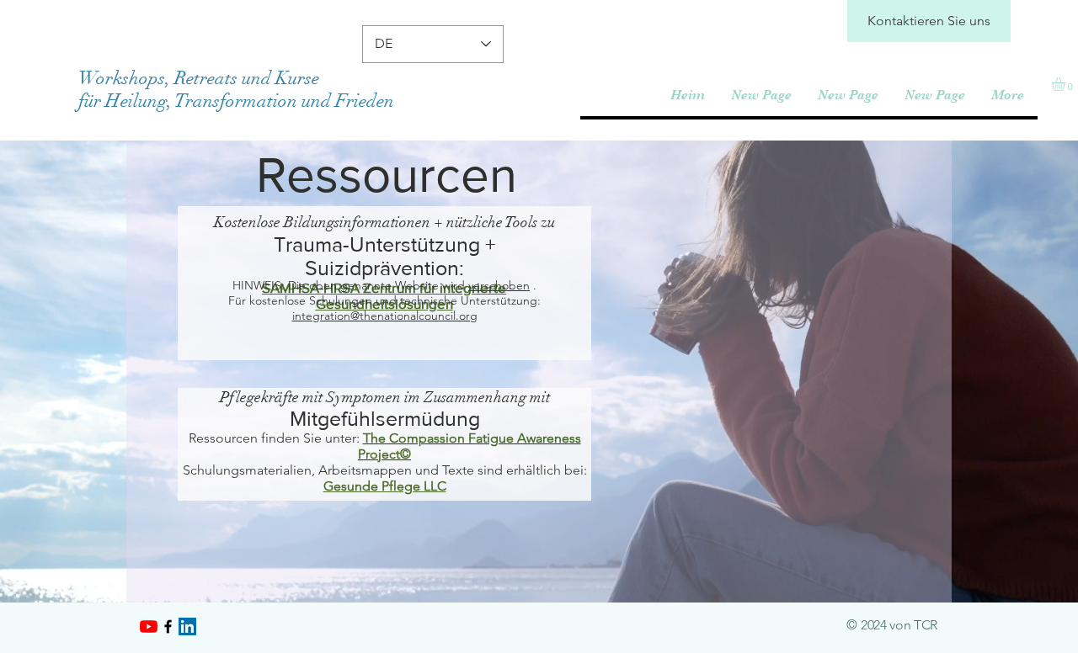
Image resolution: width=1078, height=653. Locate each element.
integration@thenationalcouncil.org (385, 315)
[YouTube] (148, 626)
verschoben (499, 285)
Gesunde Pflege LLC (384, 486)
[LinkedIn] (187, 626)
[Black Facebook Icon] (168, 626)
